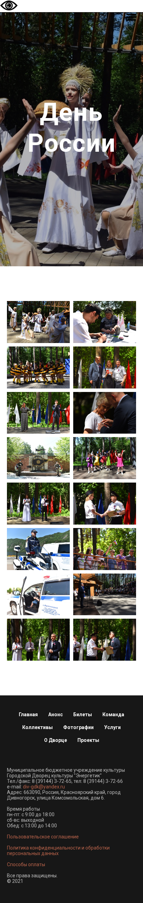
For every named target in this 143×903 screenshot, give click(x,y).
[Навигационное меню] (131, 17)
